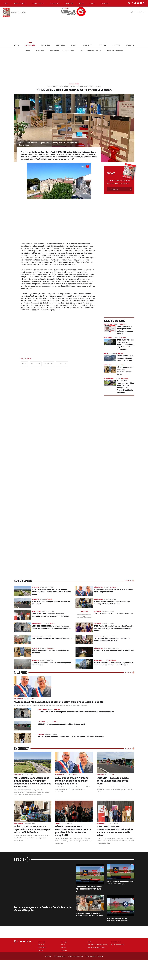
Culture (116, 45)
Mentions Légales (59, 956)
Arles (81, 3)
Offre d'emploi (116, 942)
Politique (45, 45)
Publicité (40, 50)
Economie (60, 45)
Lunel (92, 3)
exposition (49, 364)
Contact (48, 956)
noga (24, 364)
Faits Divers (88, 45)
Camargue (69, 3)
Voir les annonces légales (90, 50)
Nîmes (6, 3)
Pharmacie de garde (115, 50)
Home (16, 45)
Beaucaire (54, 3)
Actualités (30, 45)
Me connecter (136, 12)
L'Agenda (130, 45)
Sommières (105, 3)
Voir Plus (128, 580)
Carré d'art (35, 364)
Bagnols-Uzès (38, 3)
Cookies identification (75, 956)
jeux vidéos (61, 364)
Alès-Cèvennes (20, 3)
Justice (103, 45)
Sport (73, 45)
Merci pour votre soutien (94, 956)
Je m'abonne (113, 189)
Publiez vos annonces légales (62, 50)
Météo (27, 50)
